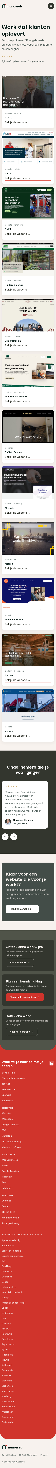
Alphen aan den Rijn (11, 1240)
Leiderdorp (7, 1313)
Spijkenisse (7, 1386)
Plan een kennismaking (23, 997)
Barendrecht (8, 1245)
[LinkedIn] (51, 1063)
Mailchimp (7, 1176)
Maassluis (6, 1323)
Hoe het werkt (18, 962)
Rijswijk (5, 1360)
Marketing (7, 1136)
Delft (4, 1261)
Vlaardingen (8, 1391)
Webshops (7, 1119)
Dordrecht (7, 1271)
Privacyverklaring (10, 1223)
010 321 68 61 (8, 1212)
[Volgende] (13, 836)
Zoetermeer (8, 1417)
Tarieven (6, 1083)
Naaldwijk (6, 1328)
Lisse (4, 1318)
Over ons (6, 1200)
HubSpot (6, 1188)
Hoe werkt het (9, 1089)
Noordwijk (7, 1334)
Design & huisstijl (10, 1124)
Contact (6, 1206)
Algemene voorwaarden (13, 1462)
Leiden (5, 1308)
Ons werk (6, 1095)
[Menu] (51, 6)
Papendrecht (8, 1344)
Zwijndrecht (7, 1422)
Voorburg (6, 1396)
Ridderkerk (7, 1354)
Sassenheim (7, 1370)
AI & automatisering (12, 1141)
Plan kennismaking (20, 909)
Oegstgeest (8, 1339)
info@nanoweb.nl (10, 1217)
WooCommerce (10, 1160)
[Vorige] (5, 836)
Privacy (44, 1455)
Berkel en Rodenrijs (11, 1250)
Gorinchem (7, 1276)
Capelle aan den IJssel (13, 1256)
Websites (6, 1113)
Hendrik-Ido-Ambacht (12, 1292)
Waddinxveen (8, 1406)
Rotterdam (7, 1365)
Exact (4, 1182)
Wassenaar (7, 1411)
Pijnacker (6, 1349)
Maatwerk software (12, 1147)
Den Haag (6, 1266)
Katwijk (5, 1297)
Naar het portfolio (20, 1031)
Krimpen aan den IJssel (13, 1302)
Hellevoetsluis (9, 1287)
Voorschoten (8, 1401)
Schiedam (6, 1375)
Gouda (5, 1282)
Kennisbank (7, 1100)
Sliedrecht (7, 1380)
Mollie (5, 1165)
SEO (4, 1130)
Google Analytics (10, 1171)
